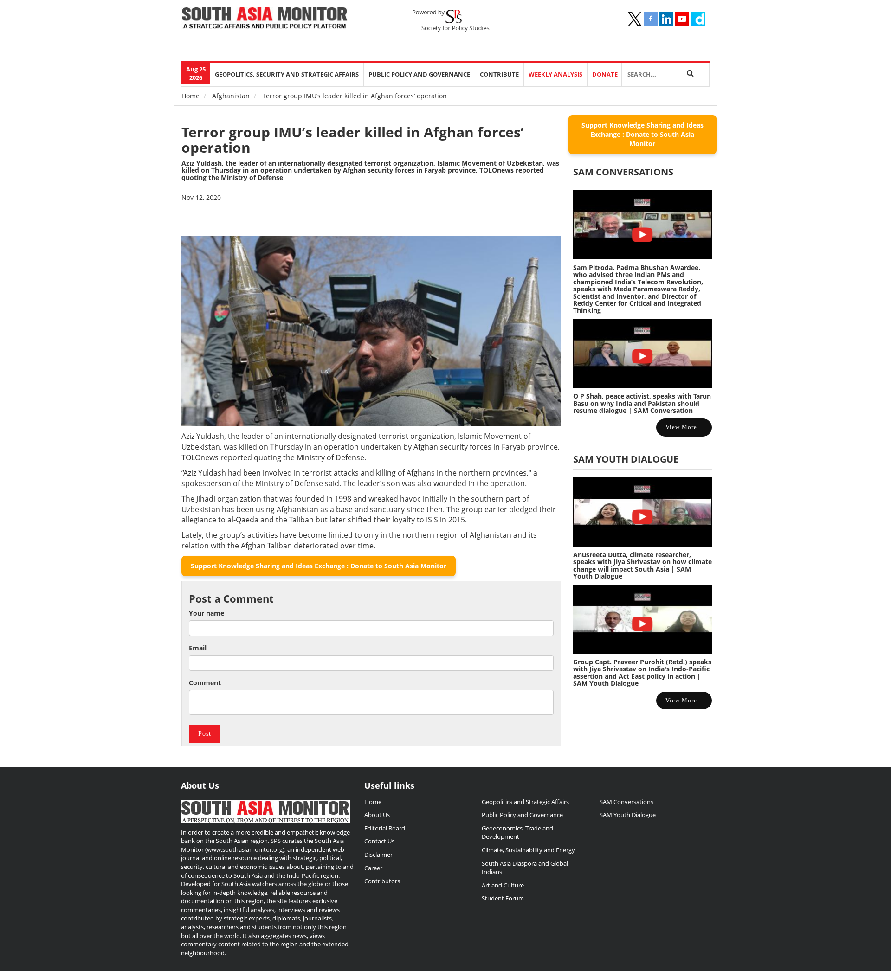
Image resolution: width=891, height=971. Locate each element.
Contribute (499, 74)
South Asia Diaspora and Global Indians (525, 867)
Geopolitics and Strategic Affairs (525, 801)
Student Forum (503, 898)
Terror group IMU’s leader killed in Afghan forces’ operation (352, 139)
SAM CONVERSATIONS (623, 172)
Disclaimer (378, 854)
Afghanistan (231, 95)
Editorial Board (384, 828)
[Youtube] (682, 19)
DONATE (605, 74)
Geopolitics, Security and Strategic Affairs (287, 74)
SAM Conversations (626, 801)
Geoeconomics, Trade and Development (517, 832)
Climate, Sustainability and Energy (528, 850)
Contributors (382, 881)
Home (190, 95)
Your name (206, 613)
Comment (205, 682)
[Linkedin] (666, 19)
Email (198, 647)
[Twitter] (635, 19)
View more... (684, 427)
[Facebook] (651, 19)
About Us (377, 814)
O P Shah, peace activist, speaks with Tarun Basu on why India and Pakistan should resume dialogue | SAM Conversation (642, 403)
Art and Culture (503, 885)
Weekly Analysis (555, 74)
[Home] (264, 19)
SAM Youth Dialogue (625, 459)
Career (373, 868)
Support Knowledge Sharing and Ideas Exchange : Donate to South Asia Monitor (318, 565)
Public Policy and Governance (419, 74)
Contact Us (379, 841)
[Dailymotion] (698, 19)
